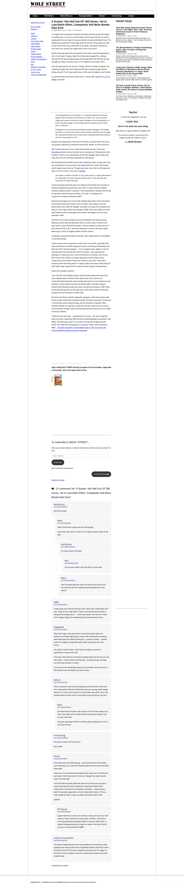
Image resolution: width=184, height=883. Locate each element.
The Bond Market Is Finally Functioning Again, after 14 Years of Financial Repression (134, 50)
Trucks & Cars (35, 72)
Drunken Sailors (36, 49)
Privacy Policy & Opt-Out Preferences (84, 882)
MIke (56, 602)
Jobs (32, 64)
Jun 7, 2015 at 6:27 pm (64, 707)
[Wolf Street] (48, 7)
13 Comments (77, 30)
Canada (33, 38)
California (34, 36)
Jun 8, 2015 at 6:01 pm (60, 840)
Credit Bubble (35, 44)
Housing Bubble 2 (85, 16)
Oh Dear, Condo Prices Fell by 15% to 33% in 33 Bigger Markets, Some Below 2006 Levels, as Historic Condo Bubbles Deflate (134, 88)
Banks (33, 33)
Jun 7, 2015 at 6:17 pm (60, 682)
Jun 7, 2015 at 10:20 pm (68, 546)
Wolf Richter (49, 16)
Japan (33, 62)
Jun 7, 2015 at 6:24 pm (64, 523)
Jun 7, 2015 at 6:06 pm (60, 629)
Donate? (102, 16)
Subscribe (58, 462)
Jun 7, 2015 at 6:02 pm (60, 604)
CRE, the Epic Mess (37, 41)
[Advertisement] (116, 6)
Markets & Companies (38, 67)
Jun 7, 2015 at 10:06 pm (61, 737)
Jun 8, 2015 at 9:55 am (64, 811)
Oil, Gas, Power (36, 69)
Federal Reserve (66, 16)
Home (35, 16)
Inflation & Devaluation (38, 59)
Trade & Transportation (38, 75)
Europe (33, 51)
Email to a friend (58, 480)
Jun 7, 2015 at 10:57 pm (68, 580)
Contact (131, 16)
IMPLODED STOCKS (38, 22)
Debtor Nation (35, 46)
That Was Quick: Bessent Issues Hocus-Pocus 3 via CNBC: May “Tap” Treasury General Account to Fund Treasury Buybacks (134, 31)
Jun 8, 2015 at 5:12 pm (71, 563)
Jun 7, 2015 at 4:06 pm (60, 506)
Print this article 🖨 (101, 474)
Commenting (117, 16)
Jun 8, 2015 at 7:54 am (60, 758)
